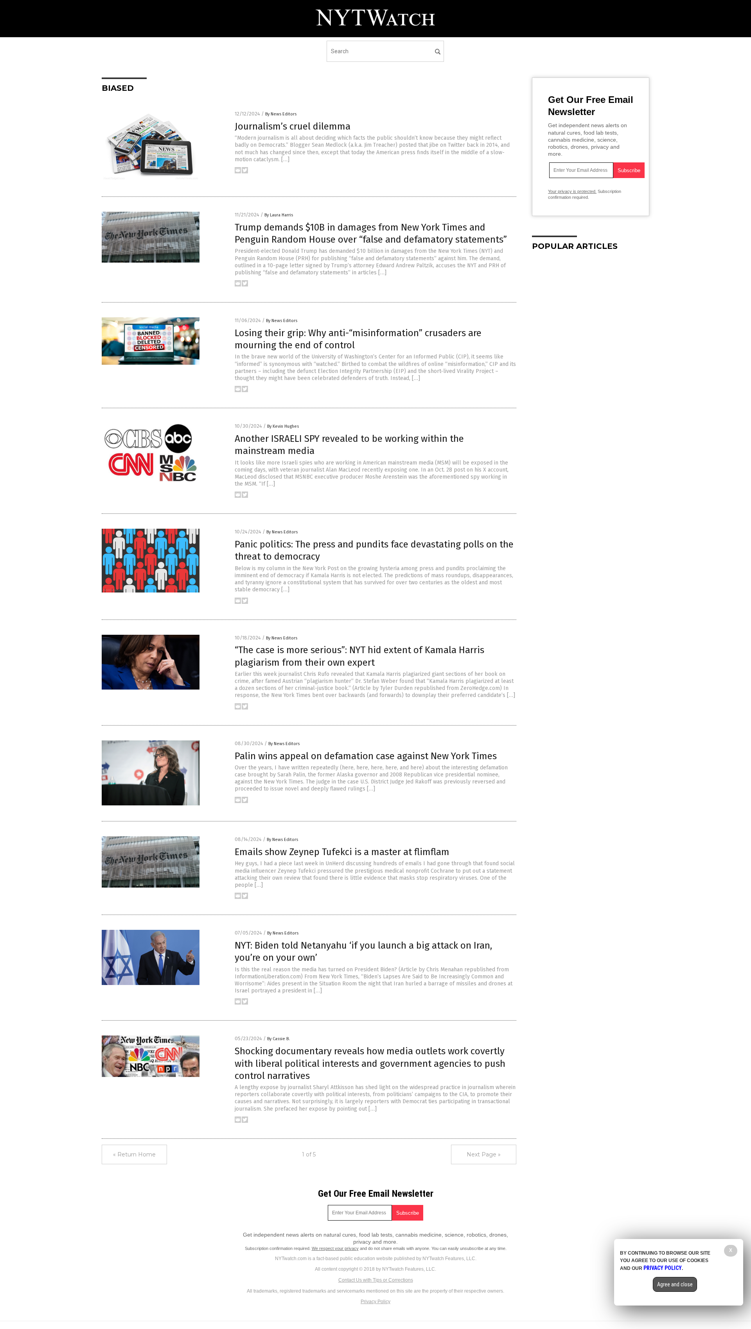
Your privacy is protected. (572, 191)
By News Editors (280, 114)
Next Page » (484, 1154)
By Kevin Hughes (283, 426)
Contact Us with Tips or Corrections (375, 1280)
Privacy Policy (375, 1301)
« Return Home (134, 1154)
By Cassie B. (278, 1038)
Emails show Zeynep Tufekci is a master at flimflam (342, 851)
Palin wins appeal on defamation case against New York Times (366, 756)
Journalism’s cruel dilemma (292, 126)
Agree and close (675, 1284)
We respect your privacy (335, 1248)
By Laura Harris (278, 215)
